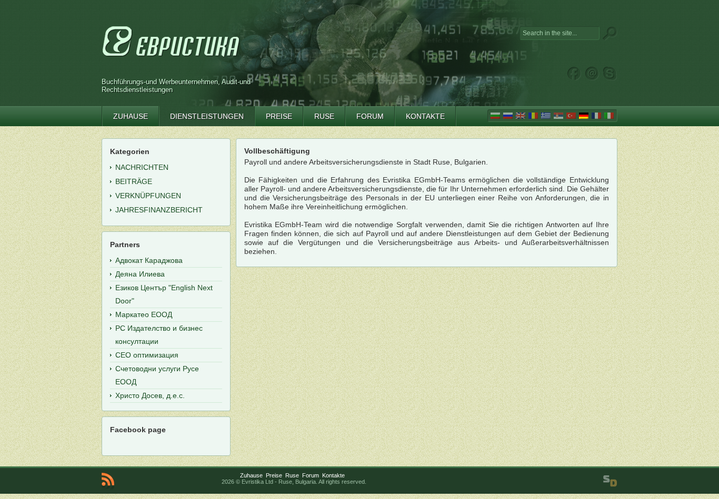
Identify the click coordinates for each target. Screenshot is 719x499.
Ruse (292, 475)
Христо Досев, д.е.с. (150, 395)
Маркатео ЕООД (143, 314)
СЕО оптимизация (146, 355)
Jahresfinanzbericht (159, 210)
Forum (310, 475)
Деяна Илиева (140, 274)
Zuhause (251, 475)
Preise (274, 475)
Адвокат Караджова (149, 260)
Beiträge (133, 181)
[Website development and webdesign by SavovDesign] (610, 481)
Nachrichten (141, 167)
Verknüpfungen (148, 195)
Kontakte (333, 475)
